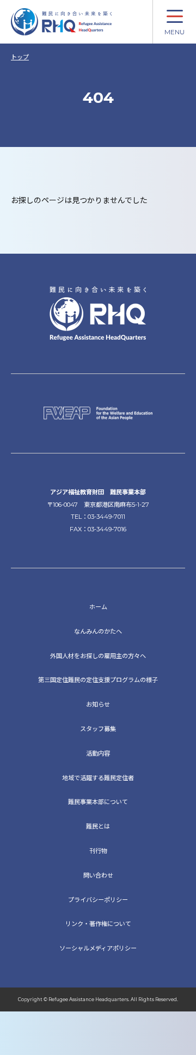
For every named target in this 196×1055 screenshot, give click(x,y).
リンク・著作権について (98, 924)
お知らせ (98, 704)
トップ (20, 57)
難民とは (98, 826)
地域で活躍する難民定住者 (98, 778)
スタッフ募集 (98, 729)
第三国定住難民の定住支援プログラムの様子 (98, 680)
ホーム (98, 607)
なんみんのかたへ (98, 631)
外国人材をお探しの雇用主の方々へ (98, 656)
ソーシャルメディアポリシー (98, 948)
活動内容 (98, 753)
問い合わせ (98, 875)
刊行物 (98, 851)
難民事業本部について (98, 802)
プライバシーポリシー (98, 900)
